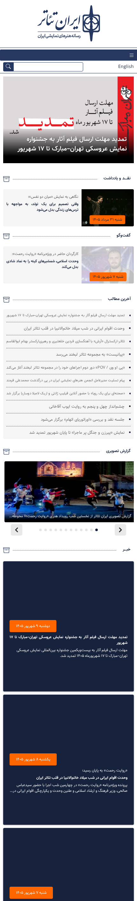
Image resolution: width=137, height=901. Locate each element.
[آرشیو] (6, 179)
